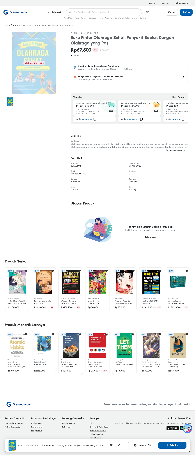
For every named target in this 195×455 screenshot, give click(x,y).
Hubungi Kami (181, 3)
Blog (92, 423)
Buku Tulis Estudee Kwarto (126, 18)
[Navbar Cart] (147, 12)
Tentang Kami (68, 423)
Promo (152, 3)
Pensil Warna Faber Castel (75, 18)
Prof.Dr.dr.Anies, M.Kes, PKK (84, 33)
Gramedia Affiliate (14, 423)
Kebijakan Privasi (98, 430)
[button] (129, 78)
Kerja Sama (95, 438)
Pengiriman (36, 430)
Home (7, 25)
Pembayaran (37, 427)
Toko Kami (165, 3)
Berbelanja (36, 423)
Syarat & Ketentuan (99, 427)
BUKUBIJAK (76, 166)
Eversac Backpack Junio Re (100, 18)
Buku (15, 25)
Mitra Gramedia (12, 427)
